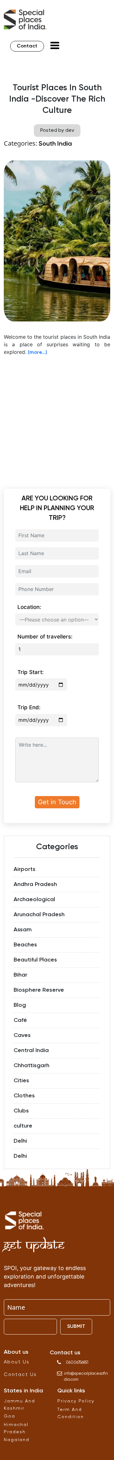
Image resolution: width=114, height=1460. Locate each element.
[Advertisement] (57, 418)
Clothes (24, 1096)
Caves (22, 1035)
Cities (21, 1081)
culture (23, 1126)
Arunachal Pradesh (39, 914)
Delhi (20, 1141)
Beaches (25, 945)
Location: (29, 607)
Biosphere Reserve (39, 990)
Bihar (20, 975)
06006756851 (77, 1363)
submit (76, 1326)
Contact (27, 46)
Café (20, 1020)
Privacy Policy (75, 1401)
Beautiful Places (35, 960)
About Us (16, 1362)
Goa (9, 1416)
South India (55, 144)
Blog (20, 1005)
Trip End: (29, 707)
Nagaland (16, 1440)
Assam (23, 930)
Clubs (21, 1111)
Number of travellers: (45, 636)
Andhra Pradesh (35, 884)
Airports (24, 869)
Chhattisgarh (31, 1065)
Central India (31, 1050)
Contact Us (20, 1374)
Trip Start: (30, 672)
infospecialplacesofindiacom (86, 1377)
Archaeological (34, 899)
